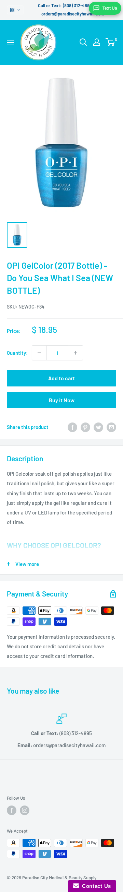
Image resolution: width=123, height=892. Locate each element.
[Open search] (83, 42)
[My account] (96, 42)
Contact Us (95, 886)
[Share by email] (111, 427)
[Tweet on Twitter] (98, 427)
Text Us (109, 8)
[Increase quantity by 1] (75, 353)
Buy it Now (61, 400)
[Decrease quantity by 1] (39, 353)
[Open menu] (10, 42)
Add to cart (61, 378)
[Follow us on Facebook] (11, 810)
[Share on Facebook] (72, 427)
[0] (110, 42)
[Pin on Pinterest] (85, 427)
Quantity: (17, 353)
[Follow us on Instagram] (24, 810)
